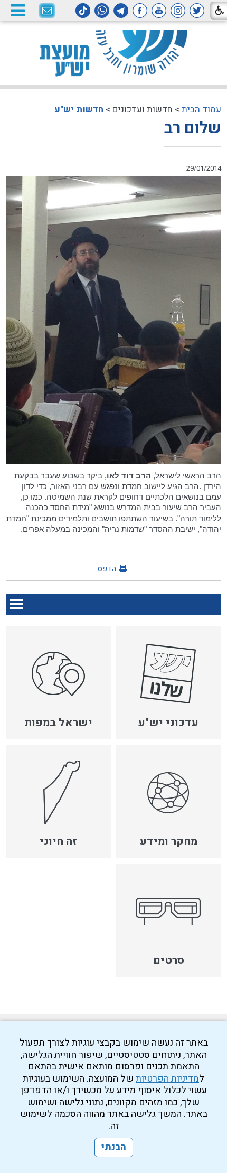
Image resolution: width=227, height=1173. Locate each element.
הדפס (106, 569)
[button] (17, 10)
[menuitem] (168, 682)
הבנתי (113, 1147)
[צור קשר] (47, 11)
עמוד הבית (201, 109)
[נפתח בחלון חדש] (197, 10)
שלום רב (192, 128)
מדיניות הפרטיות (167, 1079)
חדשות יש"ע (78, 109)
